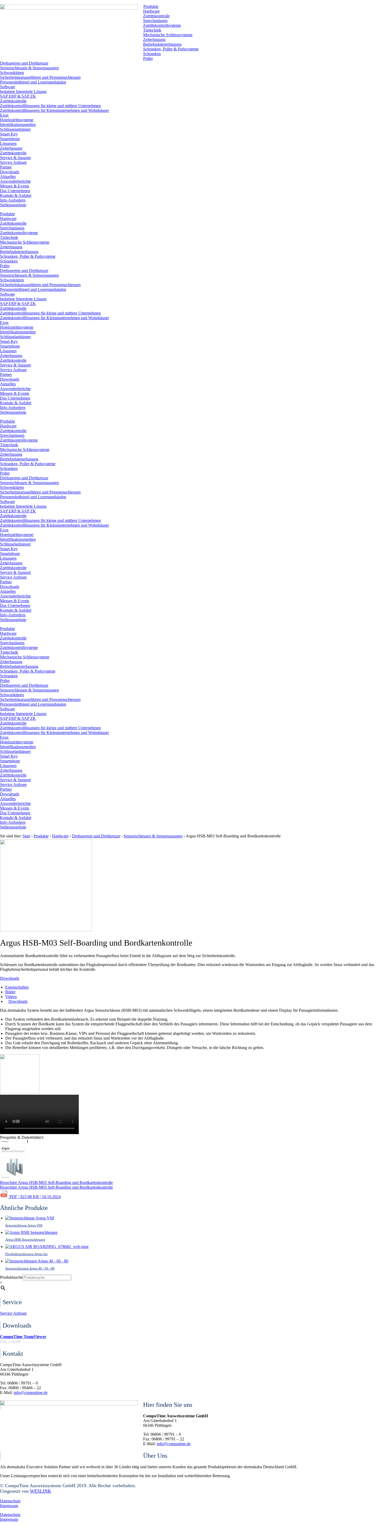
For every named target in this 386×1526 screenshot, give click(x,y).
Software (7, 87)
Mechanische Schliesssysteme (167, 35)
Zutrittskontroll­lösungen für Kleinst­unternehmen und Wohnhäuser (54, 110)
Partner (6, 167)
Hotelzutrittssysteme (16, 120)
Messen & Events (14, 186)
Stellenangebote (13, 205)
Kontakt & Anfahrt (15, 195)
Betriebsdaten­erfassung (162, 44)
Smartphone (10, 139)
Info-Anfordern (12, 200)
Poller (148, 58)
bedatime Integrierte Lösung (23, 91)
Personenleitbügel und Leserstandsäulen (33, 82)
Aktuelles (8, 176)
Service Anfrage (13, 162)
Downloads (9, 172)
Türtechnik (152, 30)
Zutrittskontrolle (156, 16)
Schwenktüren (12, 72)
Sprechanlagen (155, 20)
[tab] (17, 987)
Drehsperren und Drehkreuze (24, 63)
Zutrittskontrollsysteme (162, 25)
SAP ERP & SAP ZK (18, 96)
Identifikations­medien (18, 124)
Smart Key (9, 134)
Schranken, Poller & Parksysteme (171, 49)
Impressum (9, 1505)
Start (26, 836)
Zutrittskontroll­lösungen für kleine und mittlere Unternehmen (50, 105)
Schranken (152, 53)
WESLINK (40, 1491)
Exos (4, 115)
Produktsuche (11, 1277)
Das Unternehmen (15, 190)
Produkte (150, 6)
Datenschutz (10, 1501)
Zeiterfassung (154, 39)
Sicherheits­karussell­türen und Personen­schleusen (40, 77)
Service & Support (15, 157)
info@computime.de (31, 1392)
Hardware (151, 11)
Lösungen (8, 143)
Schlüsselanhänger (15, 129)
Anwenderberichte (15, 181)
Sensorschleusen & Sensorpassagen (29, 68)
